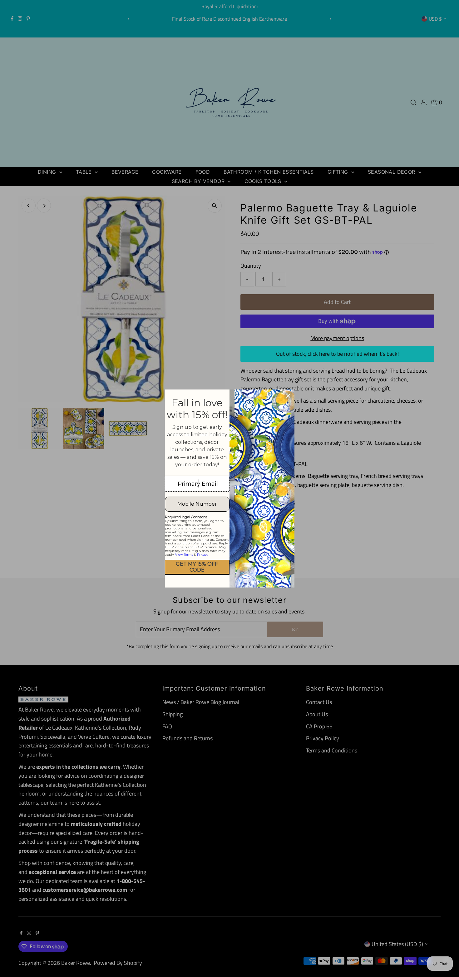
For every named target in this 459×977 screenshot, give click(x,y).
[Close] (288, 395)
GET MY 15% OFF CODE (197, 567)
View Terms (184, 555)
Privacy (202, 555)
